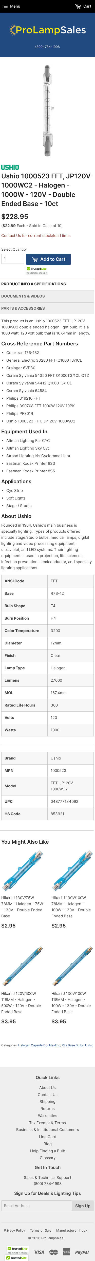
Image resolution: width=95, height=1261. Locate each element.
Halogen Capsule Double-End (39, 1045)
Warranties (47, 1115)
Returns (48, 1108)
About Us (47, 1087)
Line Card (47, 1136)
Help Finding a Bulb (47, 1150)
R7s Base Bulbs (73, 1045)
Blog (48, 1143)
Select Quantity (14, 249)
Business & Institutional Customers (47, 1129)
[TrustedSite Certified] (36, 270)
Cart (86, 6)
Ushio (89, 1045)
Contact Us (48, 1094)
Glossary (47, 1157)
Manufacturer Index (71, 1230)
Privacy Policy (14, 1230)
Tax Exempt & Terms (47, 1122)
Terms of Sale (40, 1230)
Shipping (47, 1101)
